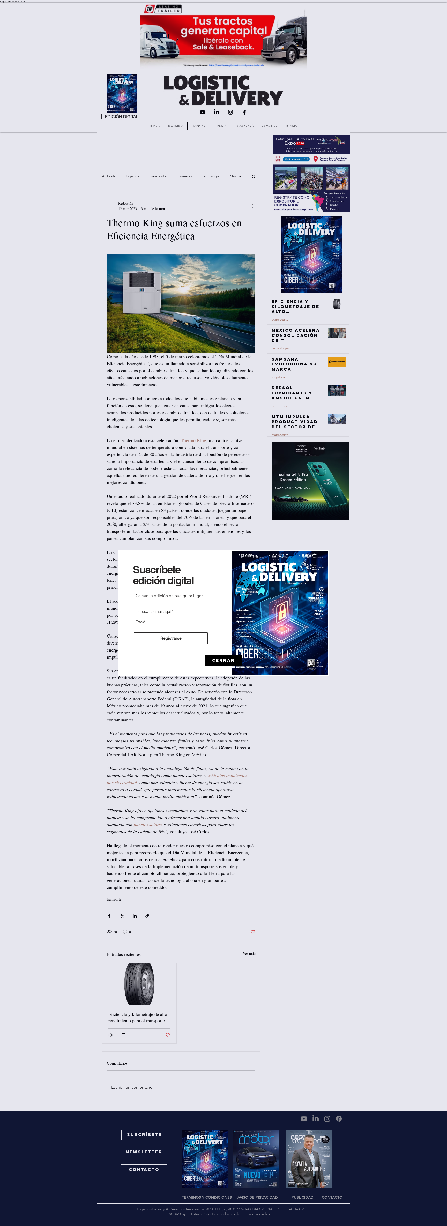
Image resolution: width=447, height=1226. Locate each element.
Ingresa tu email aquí (153, 612)
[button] (223, 660)
